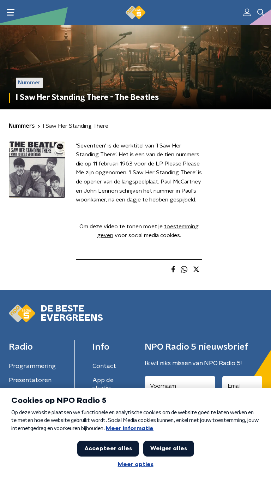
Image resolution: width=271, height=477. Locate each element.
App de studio (103, 384)
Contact (104, 366)
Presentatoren (30, 380)
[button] (10, 12)
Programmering (32, 366)
